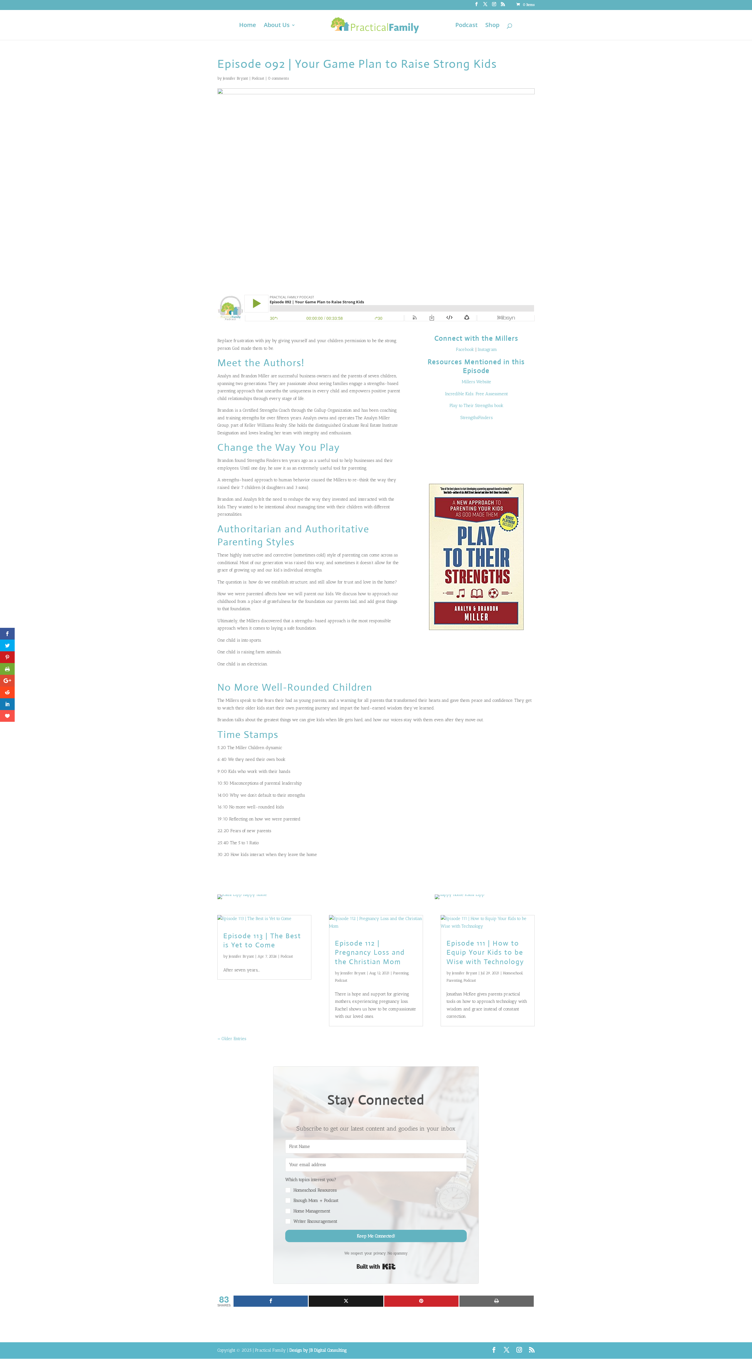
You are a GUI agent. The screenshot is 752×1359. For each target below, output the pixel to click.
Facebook (465, 349)
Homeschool (513, 973)
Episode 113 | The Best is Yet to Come (262, 940)
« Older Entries (231, 1038)
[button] (376, 1200)
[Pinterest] (421, 1301)
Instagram (487, 349)
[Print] (496, 1301)
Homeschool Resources (315, 1190)
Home (247, 26)
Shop (492, 26)
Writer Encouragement (315, 1221)
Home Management (311, 1211)
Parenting (401, 973)
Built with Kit (376, 1266)
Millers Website (476, 381)
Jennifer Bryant (235, 78)
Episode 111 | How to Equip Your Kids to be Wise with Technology (485, 952)
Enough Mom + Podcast (315, 1200)
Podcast (466, 26)
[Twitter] (346, 1301)
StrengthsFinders (476, 417)
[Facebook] (271, 1301)
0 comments (278, 78)
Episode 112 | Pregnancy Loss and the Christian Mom (370, 952)
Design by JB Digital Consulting (318, 1350)
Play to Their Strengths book (476, 405)
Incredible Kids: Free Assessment (476, 393)
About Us (277, 26)
